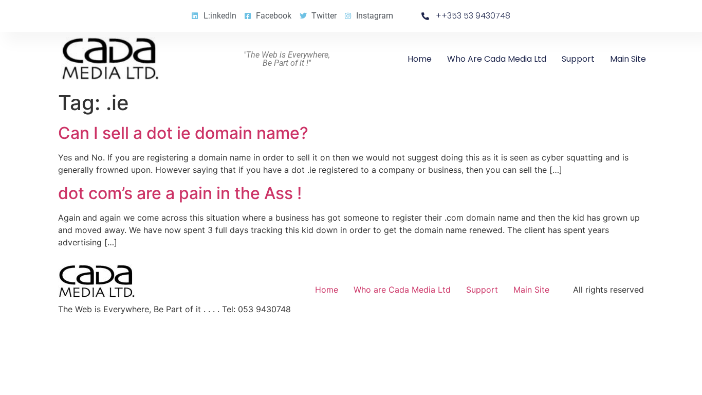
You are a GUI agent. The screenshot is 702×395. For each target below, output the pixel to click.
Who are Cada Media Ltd (496, 59)
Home (420, 59)
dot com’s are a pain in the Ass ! (180, 193)
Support (578, 59)
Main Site (628, 59)
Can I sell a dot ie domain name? (183, 133)
